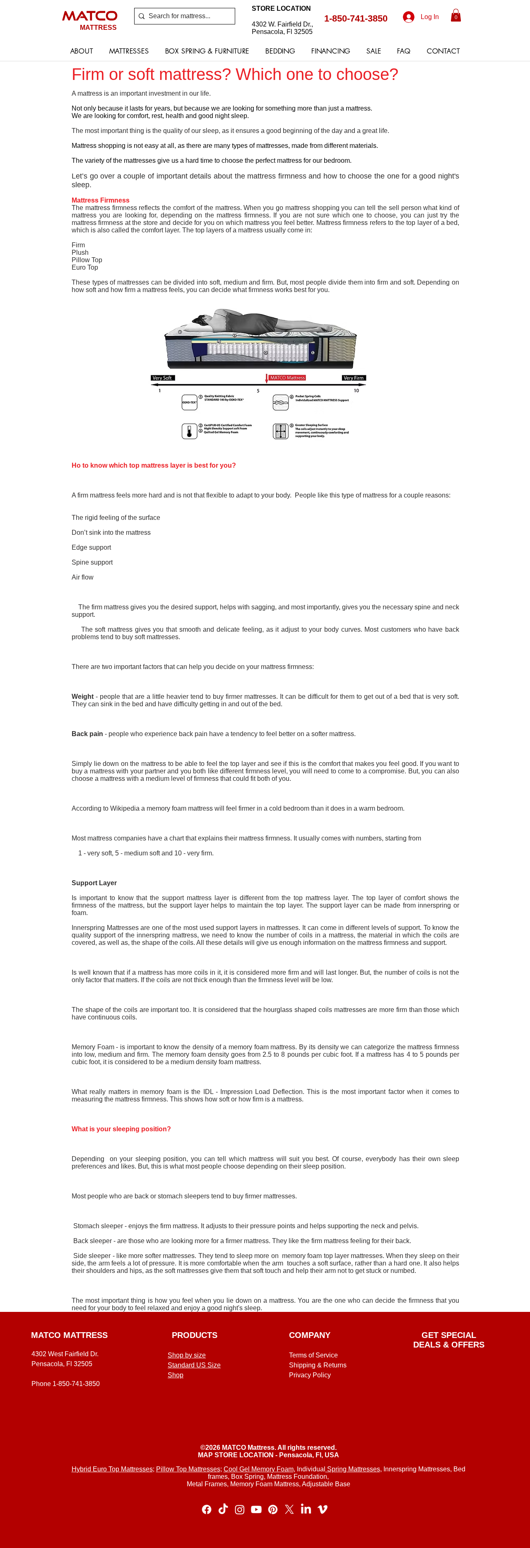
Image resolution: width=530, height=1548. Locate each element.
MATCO (90, 15)
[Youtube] (256, 1509)
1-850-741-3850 (356, 18)
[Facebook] (206, 1509)
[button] (455, 15)
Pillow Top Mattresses (188, 1469)
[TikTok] (223, 1509)
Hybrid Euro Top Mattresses (112, 1469)
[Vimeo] (322, 1509)
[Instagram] (240, 1509)
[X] (289, 1509)
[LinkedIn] (306, 1509)
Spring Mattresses (352, 1469)
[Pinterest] (273, 1509)
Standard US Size (194, 1365)
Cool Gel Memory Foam (259, 1469)
